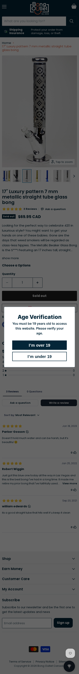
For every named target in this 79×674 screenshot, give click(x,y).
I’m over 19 (39, 345)
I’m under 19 (40, 356)
